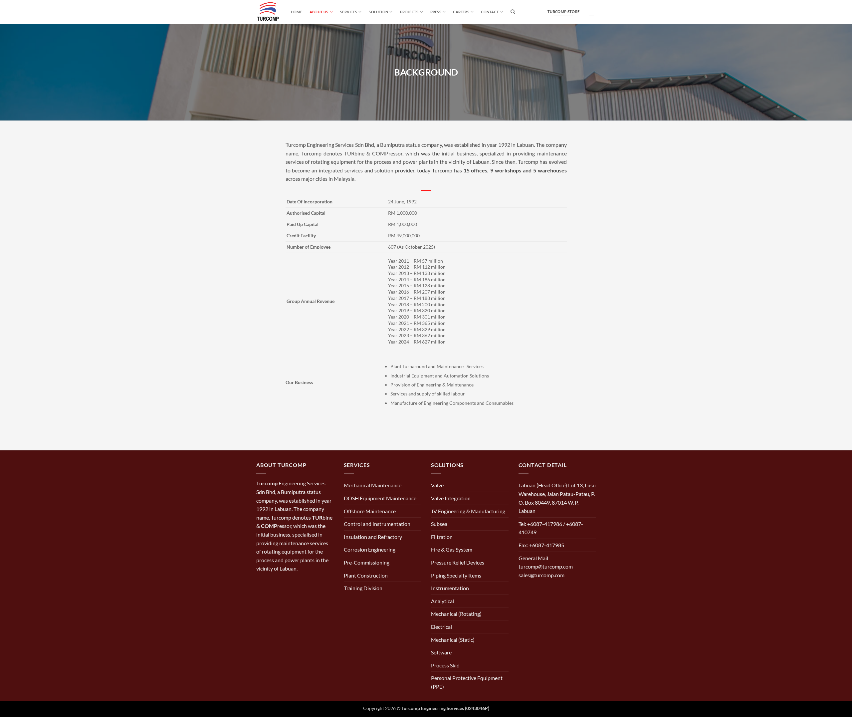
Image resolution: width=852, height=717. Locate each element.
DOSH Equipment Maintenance (380, 498)
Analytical (442, 601)
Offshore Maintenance (370, 511)
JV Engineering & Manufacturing (468, 511)
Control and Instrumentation (377, 524)
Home (296, 12)
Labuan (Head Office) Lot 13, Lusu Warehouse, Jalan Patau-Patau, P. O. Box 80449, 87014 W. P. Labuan (557, 498)
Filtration (442, 537)
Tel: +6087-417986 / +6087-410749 (551, 528)
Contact (490, 12)
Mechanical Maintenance (372, 485)
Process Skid (445, 665)
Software (441, 652)
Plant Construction (366, 575)
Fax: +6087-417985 (541, 545)
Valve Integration (451, 498)
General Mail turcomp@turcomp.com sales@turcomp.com (546, 566)
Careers (461, 12)
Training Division (363, 588)
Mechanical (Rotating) (456, 613)
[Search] (513, 12)
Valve (437, 485)
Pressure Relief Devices (457, 562)
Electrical (441, 626)
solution (378, 12)
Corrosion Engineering (369, 549)
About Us (319, 12)
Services (348, 12)
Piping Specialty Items (456, 575)
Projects (409, 12)
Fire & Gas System (451, 549)
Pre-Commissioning (366, 562)
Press (435, 12)
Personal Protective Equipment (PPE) (467, 682)
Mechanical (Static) (453, 639)
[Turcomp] (268, 12)
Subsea (439, 524)
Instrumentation (450, 588)
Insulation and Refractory (373, 537)
